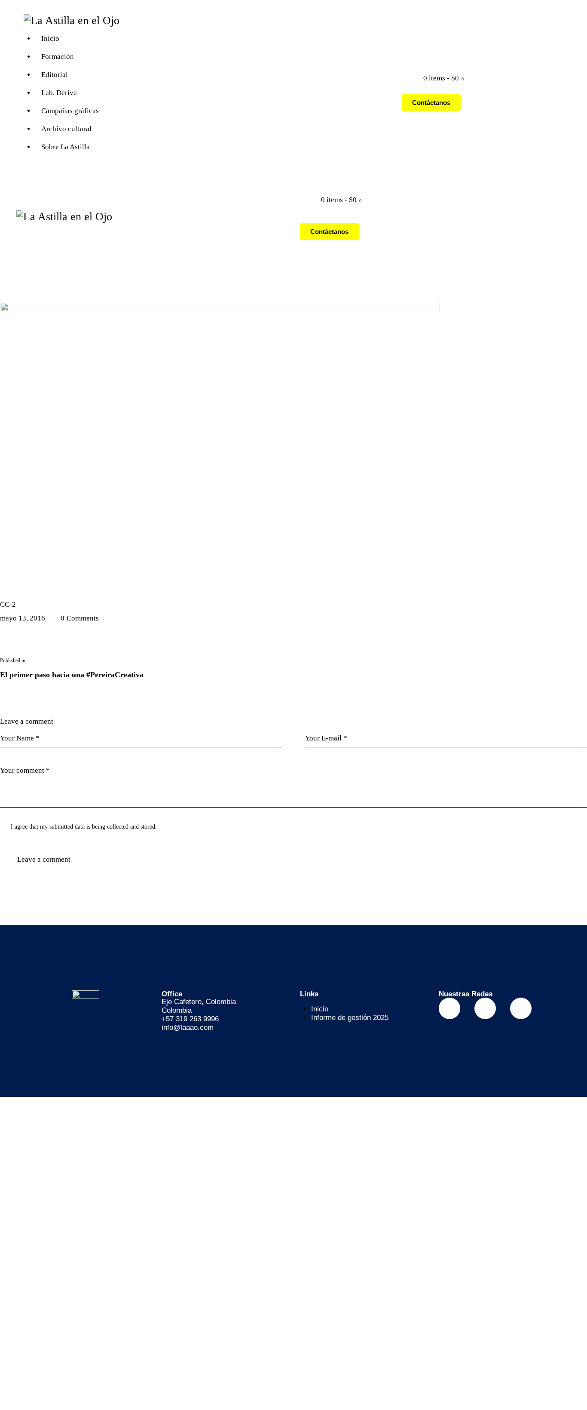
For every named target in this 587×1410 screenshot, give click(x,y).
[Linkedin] (521, 1008)
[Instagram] (485, 1008)
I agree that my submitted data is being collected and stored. (84, 826)
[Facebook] (449, 1008)
